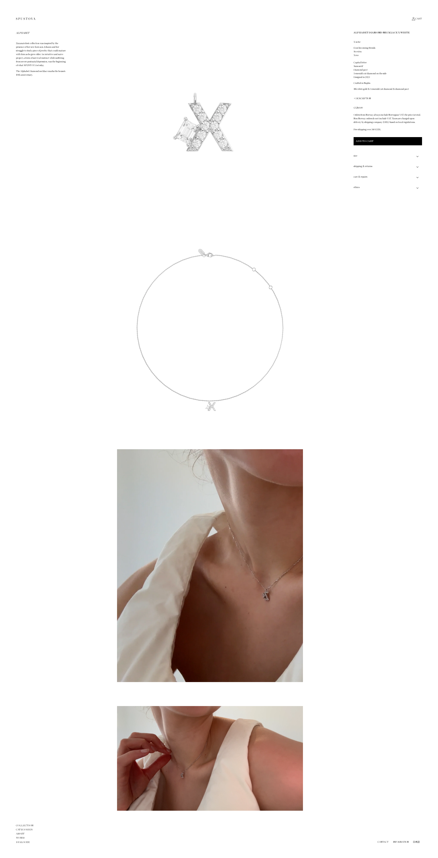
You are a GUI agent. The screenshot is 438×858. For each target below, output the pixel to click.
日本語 (416, 842)
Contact (383, 842)
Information (401, 842)
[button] (388, 156)
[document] (210, 420)
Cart (418, 18)
